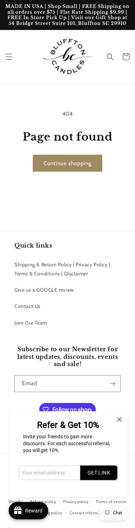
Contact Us (27, 306)
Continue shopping (67, 163)
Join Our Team (30, 322)
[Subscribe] (112, 383)
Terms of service (111, 501)
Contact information (88, 512)
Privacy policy (76, 501)
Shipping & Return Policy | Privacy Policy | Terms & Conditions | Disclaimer (62, 269)
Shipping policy (48, 512)
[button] (9, 57)
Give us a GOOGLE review (44, 290)
